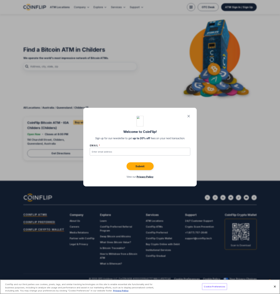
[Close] (274, 286)
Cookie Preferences (214, 286)
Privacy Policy (120, 290)
